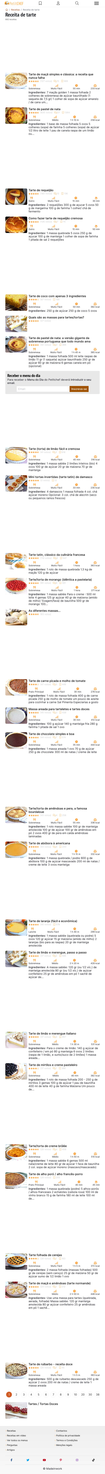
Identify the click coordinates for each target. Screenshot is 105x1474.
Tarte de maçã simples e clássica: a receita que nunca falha (61, 76)
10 (75, 1394)
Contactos (61, 1431)
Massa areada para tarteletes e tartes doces (59, 709)
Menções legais (64, 1445)
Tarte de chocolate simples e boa (51, 734)
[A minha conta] (58, 3)
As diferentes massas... (45, 610)
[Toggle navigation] (96, 3)
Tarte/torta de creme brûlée (48, 1146)
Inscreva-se (79, 389)
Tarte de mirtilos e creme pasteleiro (53, 1065)
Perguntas (12, 1445)
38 (97, 1394)
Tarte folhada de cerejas (45, 1255)
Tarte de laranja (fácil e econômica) (53, 921)
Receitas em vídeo (16, 1435)
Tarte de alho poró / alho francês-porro (56, 1174)
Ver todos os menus (17, 1440)
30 (90, 1394)
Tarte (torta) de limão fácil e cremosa (54, 449)
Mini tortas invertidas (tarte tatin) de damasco (60, 477)
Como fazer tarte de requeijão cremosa (56, 218)
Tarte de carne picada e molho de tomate (57, 681)
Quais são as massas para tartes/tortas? (56, 317)
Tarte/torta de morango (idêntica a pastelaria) (60, 579)
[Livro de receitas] (40, 3)
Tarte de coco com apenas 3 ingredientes (57, 296)
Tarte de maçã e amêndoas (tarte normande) (60, 1283)
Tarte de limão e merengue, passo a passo (58, 952)
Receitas (11, 1431)
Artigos (11, 1450)
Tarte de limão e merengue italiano (52, 1033)
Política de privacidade (68, 1435)
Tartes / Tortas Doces (43, 1404)
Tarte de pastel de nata (44, 109)
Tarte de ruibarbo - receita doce (50, 1364)
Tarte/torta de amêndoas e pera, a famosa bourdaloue (58, 810)
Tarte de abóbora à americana (49, 843)
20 (83, 1394)
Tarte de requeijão (41, 190)
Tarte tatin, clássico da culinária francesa (57, 554)
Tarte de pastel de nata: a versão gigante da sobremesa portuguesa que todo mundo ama (60, 339)
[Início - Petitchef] (6, 9)
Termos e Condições (67, 1440)
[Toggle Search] (77, 3)
